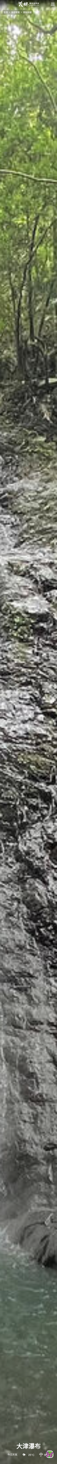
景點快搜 (27, 12)
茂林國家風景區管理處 (28, 4)
